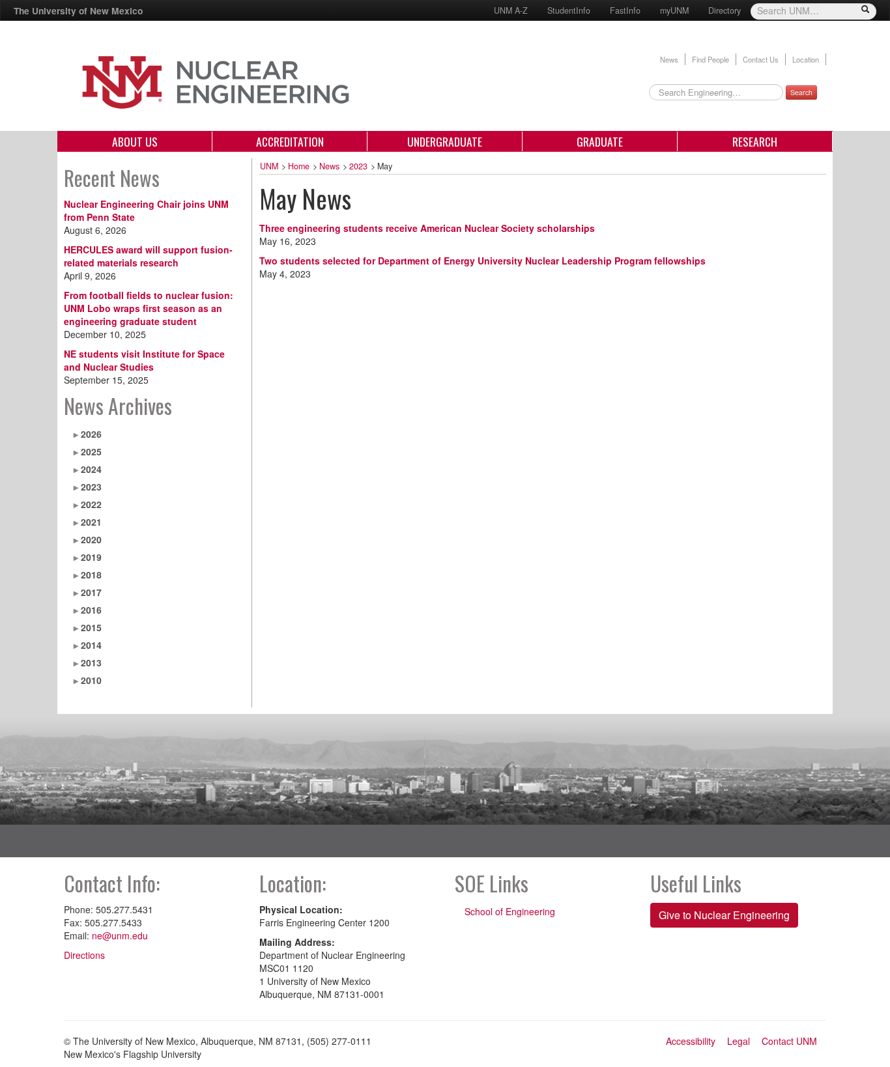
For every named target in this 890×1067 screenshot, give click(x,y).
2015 (91, 627)
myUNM (674, 10)
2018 (91, 574)
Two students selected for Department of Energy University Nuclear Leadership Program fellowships (482, 260)
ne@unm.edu (120, 935)
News (669, 59)
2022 (91, 504)
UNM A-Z (511, 10)
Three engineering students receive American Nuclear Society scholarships (427, 228)
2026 (91, 433)
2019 (91, 556)
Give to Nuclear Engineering (724, 914)
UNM (269, 166)
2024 (91, 469)
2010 (91, 680)
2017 (91, 592)
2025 (91, 451)
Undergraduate (444, 141)
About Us (135, 141)
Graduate (600, 141)
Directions (84, 954)
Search (801, 92)
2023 (91, 486)
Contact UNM (789, 1040)
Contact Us (761, 59)
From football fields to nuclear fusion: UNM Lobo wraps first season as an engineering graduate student (148, 308)
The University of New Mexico (78, 10)
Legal (738, 1040)
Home (298, 166)
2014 (91, 644)
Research (754, 141)
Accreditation (290, 141)
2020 (91, 539)
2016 (91, 609)
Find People (710, 59)
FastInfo (625, 10)
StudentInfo (568, 10)
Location (805, 59)
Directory (724, 10)
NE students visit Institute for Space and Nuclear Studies (144, 360)
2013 (91, 662)
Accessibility (690, 1040)
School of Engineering (510, 911)
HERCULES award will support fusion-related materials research (148, 256)
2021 (91, 521)
